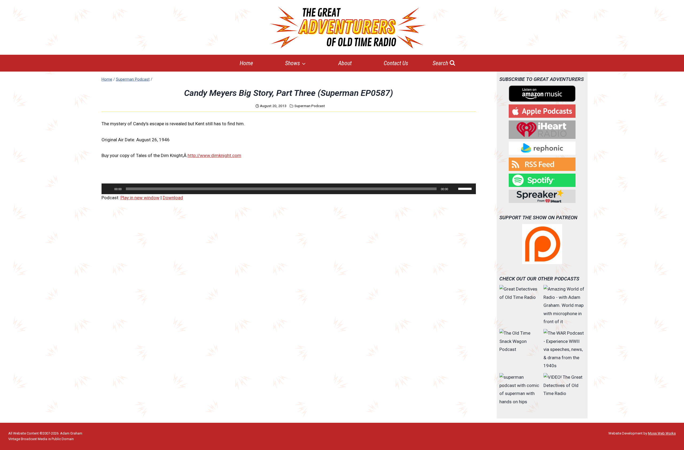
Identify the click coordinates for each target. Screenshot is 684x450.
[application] (289, 188)
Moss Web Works (662, 433)
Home (246, 63)
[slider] (465, 188)
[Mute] (454, 188)
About (345, 63)
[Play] (108, 188)
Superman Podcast (309, 106)
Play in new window (140, 197)
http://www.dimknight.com (214, 155)
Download (173, 197)
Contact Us (396, 63)
